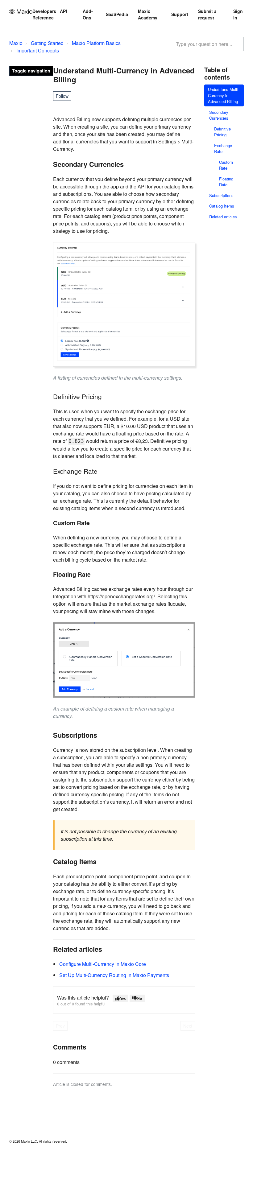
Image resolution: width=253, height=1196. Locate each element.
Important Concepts (37, 50)
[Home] (20, 11)
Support (179, 14)
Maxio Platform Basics (96, 43)
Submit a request (207, 14)
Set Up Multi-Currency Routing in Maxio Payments (114, 975)
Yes (123, 998)
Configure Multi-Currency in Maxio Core (102, 963)
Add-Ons (88, 14)
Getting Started (47, 43)
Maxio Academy (147, 14)
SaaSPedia (117, 14)
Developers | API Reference (49, 14)
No (139, 998)
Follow (62, 96)
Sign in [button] (238, 14)
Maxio (16, 43)
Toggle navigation (31, 71)
